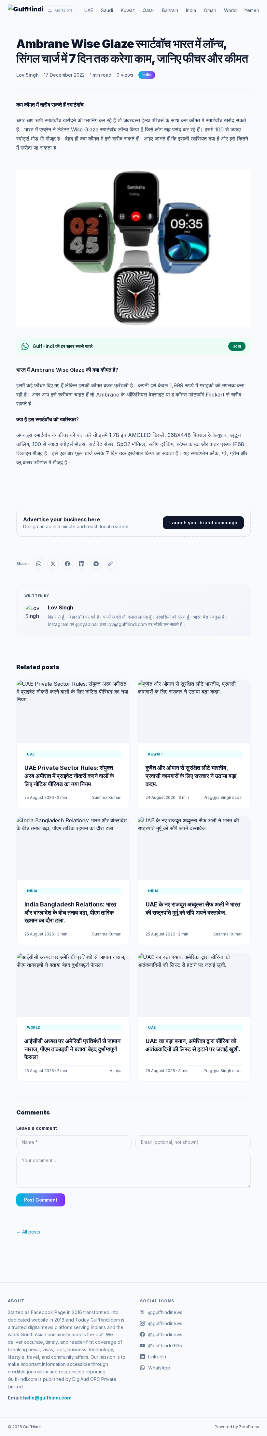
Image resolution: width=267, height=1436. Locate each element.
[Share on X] (53, 564)
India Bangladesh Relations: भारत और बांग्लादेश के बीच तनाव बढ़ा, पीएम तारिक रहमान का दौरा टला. (70, 912)
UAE (88, 10)
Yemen (252, 10)
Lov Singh (27, 75)
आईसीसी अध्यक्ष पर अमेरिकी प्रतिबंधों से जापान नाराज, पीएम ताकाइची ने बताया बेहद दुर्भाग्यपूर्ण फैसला (72, 1049)
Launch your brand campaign (203, 522)
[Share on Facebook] (67, 564)
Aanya (115, 1070)
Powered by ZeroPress (237, 1426)
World (230, 10)
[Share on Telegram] (96, 564)
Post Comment (40, 1200)
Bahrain (170, 10)
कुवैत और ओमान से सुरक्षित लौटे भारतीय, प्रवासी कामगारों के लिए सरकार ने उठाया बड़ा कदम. (191, 775)
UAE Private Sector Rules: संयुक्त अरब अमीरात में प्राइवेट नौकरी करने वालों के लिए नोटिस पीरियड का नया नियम (69, 775)
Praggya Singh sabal (223, 797)
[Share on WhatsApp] (39, 564)
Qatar (148, 10)
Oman (210, 10)
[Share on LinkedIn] (82, 564)
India (191, 10)
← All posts (28, 1231)
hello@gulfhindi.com (47, 1397)
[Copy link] (110, 564)
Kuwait (128, 10)
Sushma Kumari (106, 797)
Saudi (107, 10)
